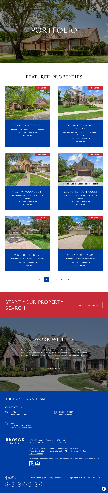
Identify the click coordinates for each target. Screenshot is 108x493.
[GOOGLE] (36, 484)
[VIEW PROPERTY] (27, 114)
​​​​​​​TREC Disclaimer (36, 454)
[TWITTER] (30, 484)
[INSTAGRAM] (13, 484)
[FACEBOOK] (7, 484)
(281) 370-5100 (58, 440)
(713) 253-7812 (65, 414)
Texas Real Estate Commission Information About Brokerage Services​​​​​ (58, 451)
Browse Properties (88, 305)
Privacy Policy (93, 478)
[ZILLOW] (41, 484)
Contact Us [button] (54, 369)
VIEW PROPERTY (27, 115)
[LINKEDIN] (19, 484)
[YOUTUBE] (24, 484)
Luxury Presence (54, 478)
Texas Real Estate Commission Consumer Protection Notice (53, 448)
